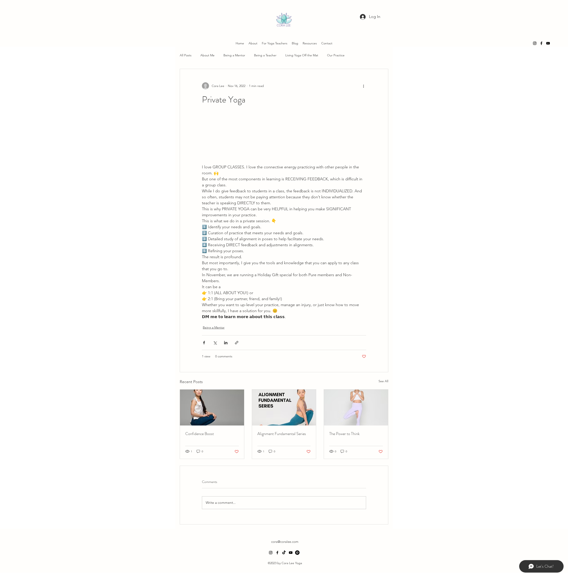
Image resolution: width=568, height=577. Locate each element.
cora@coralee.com (284, 542)
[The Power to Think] (356, 407)
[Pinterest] (297, 552)
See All (383, 381)
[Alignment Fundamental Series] (284, 407)
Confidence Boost (199, 434)
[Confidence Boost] (212, 407)
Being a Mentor (234, 55)
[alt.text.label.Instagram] (534, 43)
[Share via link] (237, 343)
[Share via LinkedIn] (226, 343)
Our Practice (336, 55)
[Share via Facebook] (204, 343)
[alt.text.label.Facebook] (541, 43)
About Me (207, 55)
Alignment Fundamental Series (281, 434)
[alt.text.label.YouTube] (548, 43)
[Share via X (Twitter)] (215, 343)
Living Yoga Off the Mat (301, 55)
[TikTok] (284, 552)
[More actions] (363, 86)
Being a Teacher (265, 55)
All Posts (185, 55)
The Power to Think (344, 434)
